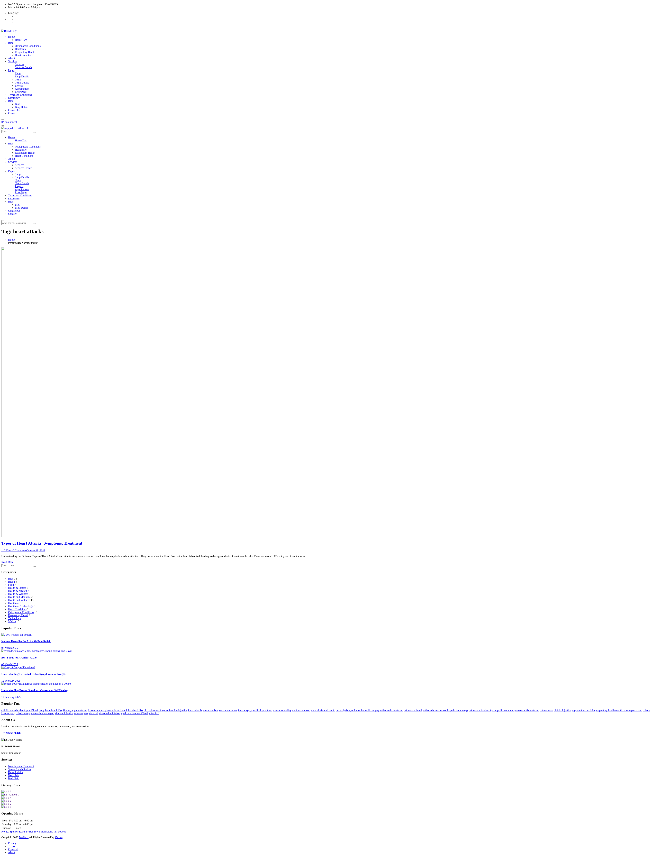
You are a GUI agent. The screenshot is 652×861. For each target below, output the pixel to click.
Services (12, 61)
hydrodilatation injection (174, 710)
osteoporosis (546, 710)
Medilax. (24, 837)
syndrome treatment (131, 713)
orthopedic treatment (480, 710)
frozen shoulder (96, 710)
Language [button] (13, 13)
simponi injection (64, 713)
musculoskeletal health (323, 710)
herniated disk (135, 710)
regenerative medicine (583, 710)
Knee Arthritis (15, 772)
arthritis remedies (10, 710)
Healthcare (20, 49)
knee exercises (210, 710)
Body (41, 710)
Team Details (22, 82)
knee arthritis (195, 710)
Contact (12, 113)
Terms (11, 846)
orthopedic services (433, 710)
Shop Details (22, 76)
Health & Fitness (17, 587)
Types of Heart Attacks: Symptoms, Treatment (41, 543)
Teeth (145, 713)
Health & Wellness (18, 593)
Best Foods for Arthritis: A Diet (19, 657)
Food (11, 584)
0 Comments (19, 550)
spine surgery (81, 713)
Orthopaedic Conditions (28, 45)
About (11, 58)
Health (124, 710)
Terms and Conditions (20, 94)
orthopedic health (413, 710)
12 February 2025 (11, 680)
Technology (14, 618)
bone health (51, 710)
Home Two (21, 39)
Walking (12, 621)
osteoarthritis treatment (527, 710)
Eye (60, 710)
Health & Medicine (18, 590)
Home (11, 36)
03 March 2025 (9, 647)
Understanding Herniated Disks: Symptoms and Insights (33, 674)
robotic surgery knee (27, 713)
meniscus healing (282, 710)
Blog (10, 42)
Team (18, 79)
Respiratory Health (25, 52)
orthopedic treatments (503, 710)
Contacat (13, 849)
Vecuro (58, 837)
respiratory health (605, 710)
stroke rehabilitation (109, 713)
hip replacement (152, 710)
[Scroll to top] (3, 858)
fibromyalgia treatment (75, 710)
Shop (18, 73)
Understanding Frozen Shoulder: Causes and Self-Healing (34, 690)
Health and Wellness (19, 600)
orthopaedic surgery (368, 710)
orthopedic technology (456, 710)
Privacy (12, 843)
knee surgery (245, 710)
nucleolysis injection (347, 710)
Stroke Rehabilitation (19, 769)
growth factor (112, 710)
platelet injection (562, 710)
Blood (11, 581)
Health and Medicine (19, 597)
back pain (25, 710)
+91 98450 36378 (11, 733)
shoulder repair (46, 713)
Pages (11, 70)
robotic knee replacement (628, 710)
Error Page (20, 91)
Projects (19, 85)
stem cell (93, 713)
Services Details (23, 67)
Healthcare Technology (20, 606)
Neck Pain (13, 775)
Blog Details (21, 107)
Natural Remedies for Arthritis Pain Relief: (26, 641)
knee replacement (228, 710)
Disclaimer (14, 97)
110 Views (7, 550)
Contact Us (14, 110)
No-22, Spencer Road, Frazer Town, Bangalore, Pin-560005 (33, 831)
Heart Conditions (24, 55)
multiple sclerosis (301, 710)
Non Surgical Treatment (21, 766)
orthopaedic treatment (391, 710)
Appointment (22, 88)
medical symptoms (262, 710)
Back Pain (13, 778)
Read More (7, 562)
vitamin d (154, 713)
